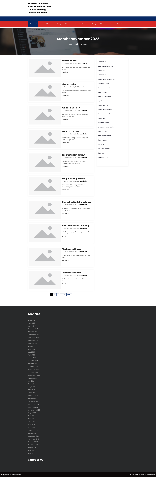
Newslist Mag (133, 475)
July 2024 (31, 381)
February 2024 (33, 396)
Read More (65, 72)
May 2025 (31, 352)
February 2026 (33, 329)
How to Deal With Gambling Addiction (76, 202)
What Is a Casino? (71, 107)
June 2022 (31, 453)
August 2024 (32, 378)
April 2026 (31, 323)
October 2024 (33, 372)
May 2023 (31, 422)
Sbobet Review (69, 60)
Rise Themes (150, 475)
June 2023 (31, 419)
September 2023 (34, 410)
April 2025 (31, 355)
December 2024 (34, 367)
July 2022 (31, 451)
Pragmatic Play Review (73, 155)
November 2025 (33, 338)
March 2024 (32, 393)
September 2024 (34, 375)
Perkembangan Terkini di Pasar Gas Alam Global (62, 24)
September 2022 (34, 445)
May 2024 (31, 387)
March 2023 (32, 427)
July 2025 (31, 346)
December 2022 (33, 436)
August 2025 (32, 343)
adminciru (83, 63)
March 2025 (32, 358)
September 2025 (34, 340)
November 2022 (33, 439)
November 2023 (33, 404)
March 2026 (32, 326)
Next (68, 295)
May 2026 (31, 320)
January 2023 (32, 433)
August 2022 (32, 448)
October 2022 (33, 442)
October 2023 (33, 407)
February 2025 (33, 361)
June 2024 (31, 384)
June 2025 (31, 349)
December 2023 (33, 401)
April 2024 (31, 390)
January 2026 (32, 332)
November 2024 (33, 369)
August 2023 (32, 413)
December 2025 (33, 335)
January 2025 (32, 364)
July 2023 (31, 416)
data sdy (101, 153)
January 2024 (33, 398)
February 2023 (33, 430)
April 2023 (31, 424)
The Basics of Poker (71, 249)
